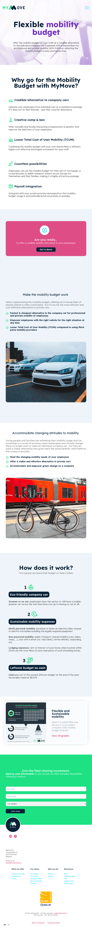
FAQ (65, 879)
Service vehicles (36, 881)
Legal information (60, 913)
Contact (51, 876)
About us (51, 874)
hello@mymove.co (13, 863)
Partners (33, 883)
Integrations (16, 876)
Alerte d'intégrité (38, 923)
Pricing (14, 879)
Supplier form (69, 881)
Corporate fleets (36, 879)
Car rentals (34, 876)
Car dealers (34, 874)
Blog (65, 874)
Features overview (18, 874)
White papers (69, 883)
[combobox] (6, 924)
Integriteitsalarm (53, 923)
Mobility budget (69, 876)
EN (5, 925)
